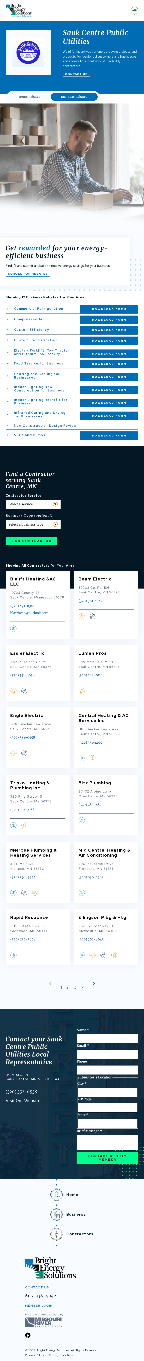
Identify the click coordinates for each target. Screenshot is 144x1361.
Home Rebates (29, 96)
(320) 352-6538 (21, 1091)
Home (72, 1194)
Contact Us (76, 74)
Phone (82, 1061)
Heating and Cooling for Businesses (37, 375)
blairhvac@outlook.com (29, 613)
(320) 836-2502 (91, 877)
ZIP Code (84, 1099)
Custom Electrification (36, 340)
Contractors (80, 1234)
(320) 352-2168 (22, 810)
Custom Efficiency (31, 330)
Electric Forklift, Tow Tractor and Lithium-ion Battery (42, 352)
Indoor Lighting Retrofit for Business (41, 401)
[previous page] (51, 983)
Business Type (29, 516)
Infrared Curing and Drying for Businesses (40, 414)
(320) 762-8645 (91, 939)
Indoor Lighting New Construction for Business (39, 388)
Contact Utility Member (107, 1158)
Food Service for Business (39, 363)
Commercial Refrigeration (39, 309)
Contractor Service (23, 495)
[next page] (93, 983)
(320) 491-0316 (22, 606)
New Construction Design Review (45, 426)
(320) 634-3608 (23, 939)
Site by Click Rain (61, 1355)
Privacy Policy (34, 1355)
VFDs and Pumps (29, 435)
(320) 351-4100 (90, 742)
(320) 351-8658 (22, 675)
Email (83, 1046)
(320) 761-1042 (90, 601)
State (82, 1115)
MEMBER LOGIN (39, 1306)
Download (109, 309)
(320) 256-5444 (22, 877)
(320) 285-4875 (91, 805)
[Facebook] (28, 1335)
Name (83, 1030)
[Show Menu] (134, 10)
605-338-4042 (40, 1295)
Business (76, 1214)
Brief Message (89, 1131)
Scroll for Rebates (28, 274)
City (82, 1083)
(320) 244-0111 (90, 675)
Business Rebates (74, 96)
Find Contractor (31, 541)
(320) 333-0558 (22, 737)
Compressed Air (29, 319)
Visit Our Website (23, 1100)
